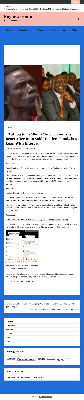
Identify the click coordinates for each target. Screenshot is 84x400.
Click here (10, 281)
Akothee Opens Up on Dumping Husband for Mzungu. (26, 193)
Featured (40, 30)
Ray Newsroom (30, 148)
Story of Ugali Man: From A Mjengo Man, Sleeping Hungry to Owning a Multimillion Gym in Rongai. (40, 169)
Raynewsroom (18, 16)
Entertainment (25, 30)
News (64, 30)
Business (10, 30)
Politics (75, 30)
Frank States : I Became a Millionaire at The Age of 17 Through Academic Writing (37, 220)
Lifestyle (52, 30)
